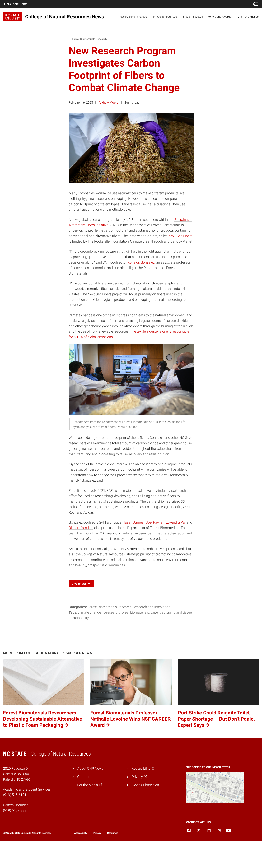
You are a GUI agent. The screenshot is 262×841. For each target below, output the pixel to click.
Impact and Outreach (165, 16)
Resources (112, 833)
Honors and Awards (219, 16)
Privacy (97, 833)
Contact (83, 777)
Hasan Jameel (133, 522)
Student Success (193, 16)
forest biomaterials (135, 612)
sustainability (79, 618)
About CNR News (90, 768)
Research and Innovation (133, 16)
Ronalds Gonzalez (141, 262)
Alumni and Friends (247, 16)
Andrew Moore (108, 102)
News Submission (145, 785)
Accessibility (80, 833)
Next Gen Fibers (180, 236)
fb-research (110, 612)
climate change (89, 612)
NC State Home (17, 4)
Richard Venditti (81, 528)
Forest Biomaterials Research (109, 607)
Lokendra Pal (175, 522)
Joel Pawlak (155, 522)
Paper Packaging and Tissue (171, 612)
